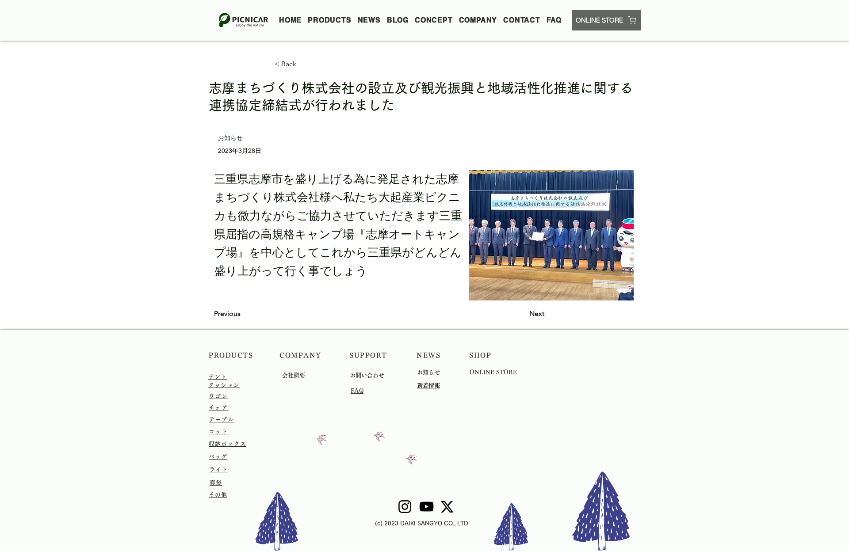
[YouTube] (426, 506)
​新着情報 (428, 385)
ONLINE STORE (493, 372)
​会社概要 (293, 375)
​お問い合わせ (367, 375)
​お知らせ (428, 372)
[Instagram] (404, 506)
